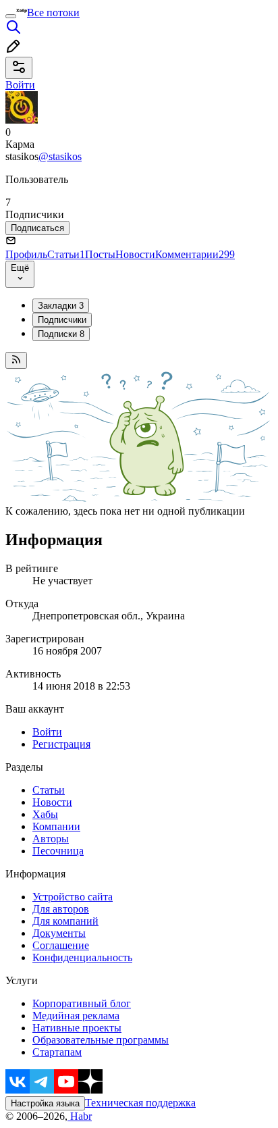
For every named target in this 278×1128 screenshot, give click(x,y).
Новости (135, 254)
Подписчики (62, 320)
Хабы (45, 814)
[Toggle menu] (10, 16)
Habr (79, 1116)
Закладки (61, 306)
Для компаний (65, 921)
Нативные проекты (76, 1027)
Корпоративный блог (81, 1003)
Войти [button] (20, 85)
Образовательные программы (100, 1040)
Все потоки (53, 12)
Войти (47, 732)
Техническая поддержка (140, 1102)
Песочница (58, 850)
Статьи (66, 254)
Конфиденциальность (82, 957)
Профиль (26, 254)
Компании (56, 826)
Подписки (61, 334)
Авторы (50, 838)
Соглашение (60, 945)
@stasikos (60, 156)
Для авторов (60, 909)
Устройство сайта (72, 896)
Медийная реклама (75, 1015)
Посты (100, 254)
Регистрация (61, 744)
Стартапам (57, 1052)
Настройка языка (45, 1103)
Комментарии (195, 254)
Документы (59, 933)
